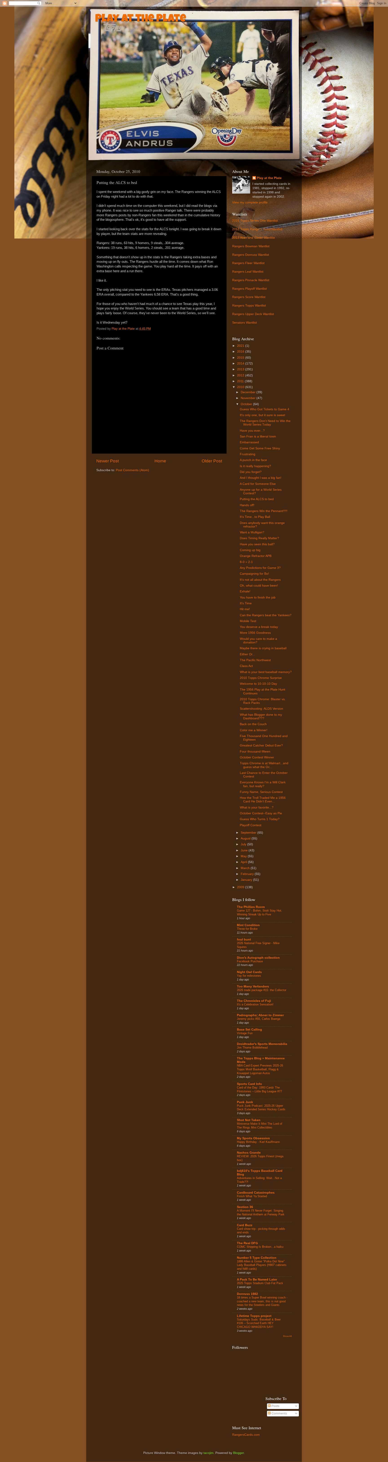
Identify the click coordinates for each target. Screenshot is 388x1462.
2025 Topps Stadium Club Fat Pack (260, 1283)
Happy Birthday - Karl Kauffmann (258, 1142)
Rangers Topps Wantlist (249, 305)
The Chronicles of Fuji (254, 1001)
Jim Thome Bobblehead (252, 1047)
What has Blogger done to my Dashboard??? (261, 716)
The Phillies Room (251, 907)
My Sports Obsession (253, 1138)
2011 (241, 381)
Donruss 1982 (247, 1294)
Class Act (246, 666)
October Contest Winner (257, 757)
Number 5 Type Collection (256, 1257)
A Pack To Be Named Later (257, 1279)
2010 (241, 387)
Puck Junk (245, 1102)
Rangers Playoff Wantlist (249, 288)
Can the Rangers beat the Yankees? (265, 615)
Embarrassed (249, 442)
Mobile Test (248, 621)
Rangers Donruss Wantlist (250, 254)
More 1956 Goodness (255, 632)
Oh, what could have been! (259, 585)
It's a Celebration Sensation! (255, 1004)
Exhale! (245, 591)
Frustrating (247, 454)
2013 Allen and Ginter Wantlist (253, 237)
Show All (287, 1336)
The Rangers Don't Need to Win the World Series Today (265, 422)
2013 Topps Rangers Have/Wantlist (257, 229)
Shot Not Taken (248, 1120)
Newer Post (107, 461)
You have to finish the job (258, 597)
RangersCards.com (246, 1434)
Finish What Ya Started (252, 1196)
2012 (241, 375)
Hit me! (245, 609)
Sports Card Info (249, 1084)
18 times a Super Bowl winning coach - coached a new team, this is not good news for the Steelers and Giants (262, 1301)
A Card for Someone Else (258, 484)
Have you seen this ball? (257, 544)
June (245, 850)
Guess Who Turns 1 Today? (260, 819)
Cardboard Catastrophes (256, 1192)
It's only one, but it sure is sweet (262, 415)
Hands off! (247, 505)
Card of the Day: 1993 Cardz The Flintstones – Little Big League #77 (259, 1089)
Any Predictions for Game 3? (260, 568)
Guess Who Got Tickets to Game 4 (264, 409)
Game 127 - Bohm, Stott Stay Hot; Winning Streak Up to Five (259, 912)
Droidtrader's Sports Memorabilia (262, 1044)
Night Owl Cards (249, 972)
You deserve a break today (259, 627)
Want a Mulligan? (252, 532)
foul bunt (244, 939)
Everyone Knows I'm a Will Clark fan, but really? (263, 784)
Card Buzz (244, 1225)
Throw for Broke (247, 928)
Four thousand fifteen (255, 751)
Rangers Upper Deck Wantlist (253, 314)
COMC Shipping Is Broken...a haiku (260, 1246)
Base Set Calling (249, 1029)
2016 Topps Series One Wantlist (255, 220)
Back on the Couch (253, 724)
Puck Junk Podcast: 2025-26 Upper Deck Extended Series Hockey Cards (261, 1107)
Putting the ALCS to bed (257, 499)
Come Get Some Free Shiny (260, 448)
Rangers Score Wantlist (248, 297)
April (244, 862)
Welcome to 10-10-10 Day (258, 683)
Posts (275, 1406)
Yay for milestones (249, 975)
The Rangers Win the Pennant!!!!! (263, 511)
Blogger (238, 1453)
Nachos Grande (249, 1152)
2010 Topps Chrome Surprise (261, 678)
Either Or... (247, 654)
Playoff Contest (250, 825)
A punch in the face (253, 460)
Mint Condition (248, 925)
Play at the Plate (140, 19)
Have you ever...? (252, 430)
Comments (279, 1413)
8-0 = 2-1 (246, 562)
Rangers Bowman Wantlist (250, 246)
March (246, 868)
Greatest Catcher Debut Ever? (261, 745)
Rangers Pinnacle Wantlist (250, 280)
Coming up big (250, 550)
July (244, 844)
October (247, 404)
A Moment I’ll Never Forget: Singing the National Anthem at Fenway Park (260, 1212)
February (248, 874)
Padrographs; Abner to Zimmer (260, 1015)
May (244, 856)
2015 (241, 357)
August (246, 838)
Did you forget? (251, 472)
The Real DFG (247, 1243)
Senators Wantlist (244, 322)
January (247, 879)
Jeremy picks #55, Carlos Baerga (258, 1018)
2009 (241, 887)
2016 (241, 351)
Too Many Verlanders (253, 986)
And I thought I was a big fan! (260, 477)
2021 (241, 345)
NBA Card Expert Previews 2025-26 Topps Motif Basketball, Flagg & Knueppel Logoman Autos (260, 1069)
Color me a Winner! (253, 730)
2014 (241, 363)
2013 (241, 369)
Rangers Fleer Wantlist (248, 263)
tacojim (208, 1453)
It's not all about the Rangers (260, 579)
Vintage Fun (245, 1033)
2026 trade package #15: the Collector (261, 990)
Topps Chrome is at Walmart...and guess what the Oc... (264, 765)
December (248, 392)
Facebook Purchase (250, 961)
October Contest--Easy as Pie (261, 813)
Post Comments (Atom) (132, 470)
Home (160, 461)
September (249, 832)
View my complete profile (250, 202)
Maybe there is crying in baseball (263, 648)
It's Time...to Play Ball (255, 517)
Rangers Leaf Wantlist (247, 271)
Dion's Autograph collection (258, 957)
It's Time (246, 603)
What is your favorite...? (256, 807)
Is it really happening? (255, 466)
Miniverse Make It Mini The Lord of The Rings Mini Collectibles (259, 1125)
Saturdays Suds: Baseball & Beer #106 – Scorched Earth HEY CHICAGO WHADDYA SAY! (259, 1323)
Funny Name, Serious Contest (261, 792)
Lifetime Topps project (254, 1316)
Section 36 (245, 1207)
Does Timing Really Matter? (259, 538)
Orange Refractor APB (255, 556)
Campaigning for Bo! (254, 573)
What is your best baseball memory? (266, 672)
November (248, 398)
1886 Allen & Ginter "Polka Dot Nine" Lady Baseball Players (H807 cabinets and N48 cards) (262, 1265)
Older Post (212, 461)
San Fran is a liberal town (258, 436)
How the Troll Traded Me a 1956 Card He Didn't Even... (263, 799)
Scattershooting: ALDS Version (261, 708)
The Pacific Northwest (255, 660)
